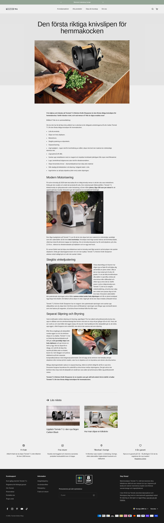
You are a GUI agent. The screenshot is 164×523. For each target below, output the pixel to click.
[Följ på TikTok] (26, 509)
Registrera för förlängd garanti (16, 484)
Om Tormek (10, 488)
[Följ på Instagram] (12, 509)
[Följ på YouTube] (22, 509)
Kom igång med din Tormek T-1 (16, 481)
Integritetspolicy (42, 481)
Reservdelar (10, 491)
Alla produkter (77, 9)
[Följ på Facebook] (7, 509)
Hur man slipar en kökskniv (96, 431)
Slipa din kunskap (92, 9)
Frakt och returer (42, 491)
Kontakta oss (10, 495)
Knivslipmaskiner (63, 9)
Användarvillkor (42, 484)
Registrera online (140, 459)
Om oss (104, 9)
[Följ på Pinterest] (17, 509)
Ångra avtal (10, 499)
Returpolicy (41, 488)
